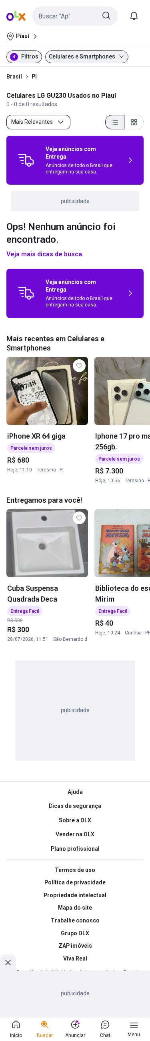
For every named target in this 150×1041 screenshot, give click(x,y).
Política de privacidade (75, 882)
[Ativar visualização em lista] (114, 122)
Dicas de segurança (75, 806)
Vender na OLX (75, 834)
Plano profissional (75, 849)
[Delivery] (26, 160)
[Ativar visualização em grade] (134, 122)
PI (34, 76)
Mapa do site (75, 907)
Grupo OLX (75, 933)
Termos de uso (75, 870)
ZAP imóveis (75, 945)
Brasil (14, 76)
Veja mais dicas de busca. (45, 254)
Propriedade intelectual (75, 895)
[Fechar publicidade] (8, 962)
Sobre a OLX (75, 820)
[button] (75, 16)
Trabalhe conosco (75, 920)
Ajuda (75, 792)
